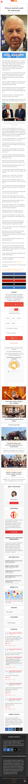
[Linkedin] (10, 729)
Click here (14, 601)
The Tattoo (15, 5)
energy (9, 269)
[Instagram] (17, 729)
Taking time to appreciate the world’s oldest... (13, 571)
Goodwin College (16, 269)
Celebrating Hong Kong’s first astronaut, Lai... (13, 581)
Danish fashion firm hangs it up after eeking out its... (13, 576)
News (11, 5)
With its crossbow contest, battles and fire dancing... (12, 566)
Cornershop (13, 780)
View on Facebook (8, 645)
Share (14, 645)
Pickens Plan (18, 262)
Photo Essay (21, 469)
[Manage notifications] (25, 781)
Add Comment (12, 448)
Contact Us (14, 782)
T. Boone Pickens (16, 270)
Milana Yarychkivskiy (15, 583)
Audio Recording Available (11, 441)
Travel (20, 470)
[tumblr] (13, 729)
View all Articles (14, 503)
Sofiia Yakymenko (20, 477)
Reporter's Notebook (10, 470)
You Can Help (14, 532)
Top (22, 441)
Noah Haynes (8, 578)
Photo (8, 643)
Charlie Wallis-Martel (21, 448)
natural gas (8, 270)
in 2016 (18, 300)
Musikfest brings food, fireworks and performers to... (13, 561)
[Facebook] (6, 729)
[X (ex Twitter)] (20, 729)
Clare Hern (18, 12)
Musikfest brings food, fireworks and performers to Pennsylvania (14, 445)
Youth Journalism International (15, 633)
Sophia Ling (8, 583)
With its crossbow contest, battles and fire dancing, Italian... (14, 474)
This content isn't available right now (14, 657)
